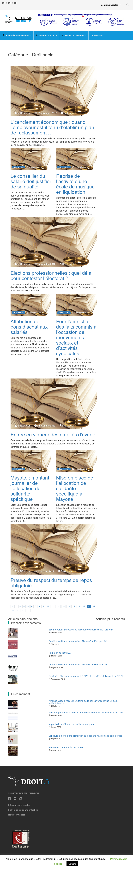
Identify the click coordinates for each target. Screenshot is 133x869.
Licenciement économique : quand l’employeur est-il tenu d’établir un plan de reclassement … (52, 127)
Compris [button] (72, 863)
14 (68, 606)
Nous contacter (16, 814)
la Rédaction (24, 113)
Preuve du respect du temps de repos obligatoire (51, 582)
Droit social (69, 113)
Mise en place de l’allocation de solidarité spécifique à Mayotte (74, 488)
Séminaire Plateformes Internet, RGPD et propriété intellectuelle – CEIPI (86, 676)
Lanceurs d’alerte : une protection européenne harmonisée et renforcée (85, 735)
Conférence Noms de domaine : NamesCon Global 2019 (78, 664)
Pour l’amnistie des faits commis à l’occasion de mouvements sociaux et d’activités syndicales (76, 337)
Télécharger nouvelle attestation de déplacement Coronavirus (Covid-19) (86, 712)
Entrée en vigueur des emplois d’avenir (53, 434)
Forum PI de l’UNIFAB (60, 652)
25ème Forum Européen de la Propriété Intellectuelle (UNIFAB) (81, 629)
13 (63, 606)
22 (23, 610)
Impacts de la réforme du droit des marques (71, 724)
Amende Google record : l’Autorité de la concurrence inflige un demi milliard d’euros (83, 702)
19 (94, 606)
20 (13, 610)
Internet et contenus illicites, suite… (67, 747)
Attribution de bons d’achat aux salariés (29, 326)
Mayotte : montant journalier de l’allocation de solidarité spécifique (30, 488)
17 (84, 606)
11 (53, 606)
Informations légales (19, 805)
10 (48, 606)
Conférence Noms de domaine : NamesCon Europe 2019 (78, 641)
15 (74, 606)
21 (18, 610)
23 (28, 610)
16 (79, 606)
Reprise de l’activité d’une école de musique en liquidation (75, 183)
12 (58, 606)
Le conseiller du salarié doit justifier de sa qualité (31, 181)
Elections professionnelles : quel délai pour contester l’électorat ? (52, 275)
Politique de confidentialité (23, 809)
